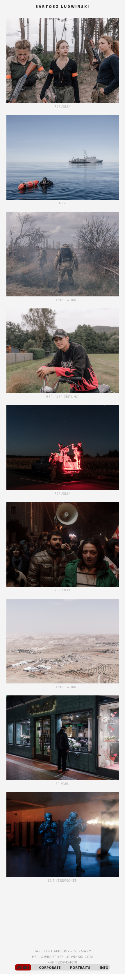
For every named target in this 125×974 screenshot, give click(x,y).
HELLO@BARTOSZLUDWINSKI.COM (62, 956)
